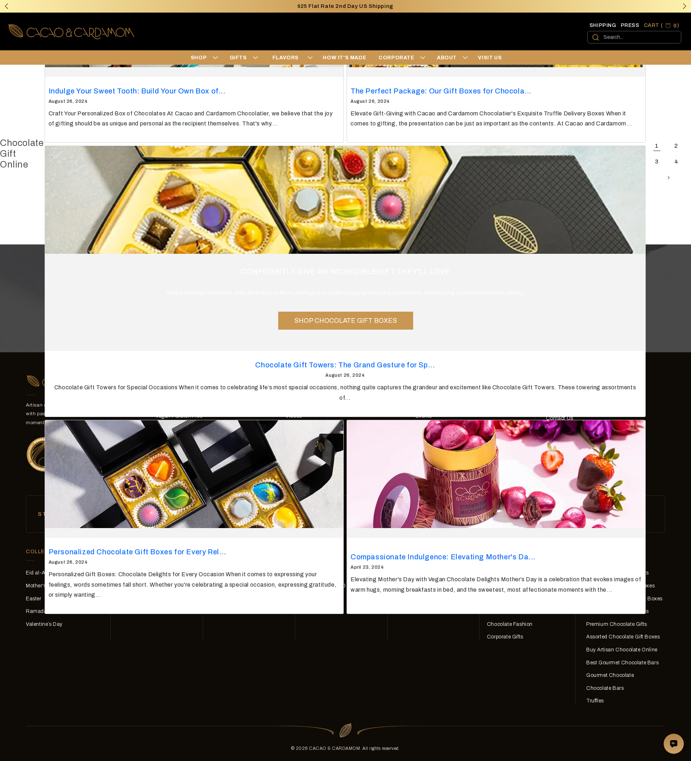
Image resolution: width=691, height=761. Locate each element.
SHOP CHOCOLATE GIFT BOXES (345, 320)
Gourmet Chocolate (610, 675)
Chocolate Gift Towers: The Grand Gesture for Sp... (345, 365)
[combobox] (634, 37)
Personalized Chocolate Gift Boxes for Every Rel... (137, 552)
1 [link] (657, 146)
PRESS (630, 25)
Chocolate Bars (605, 688)
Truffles (595, 700)
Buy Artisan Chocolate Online (622, 649)
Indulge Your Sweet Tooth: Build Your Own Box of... (137, 91)
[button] (684, 6)
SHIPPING (603, 25)
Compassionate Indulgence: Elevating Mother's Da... (443, 557)
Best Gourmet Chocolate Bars (622, 662)
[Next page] (668, 177)
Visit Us (490, 57)
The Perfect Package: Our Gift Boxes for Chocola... (441, 91)
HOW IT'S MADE (344, 57)
